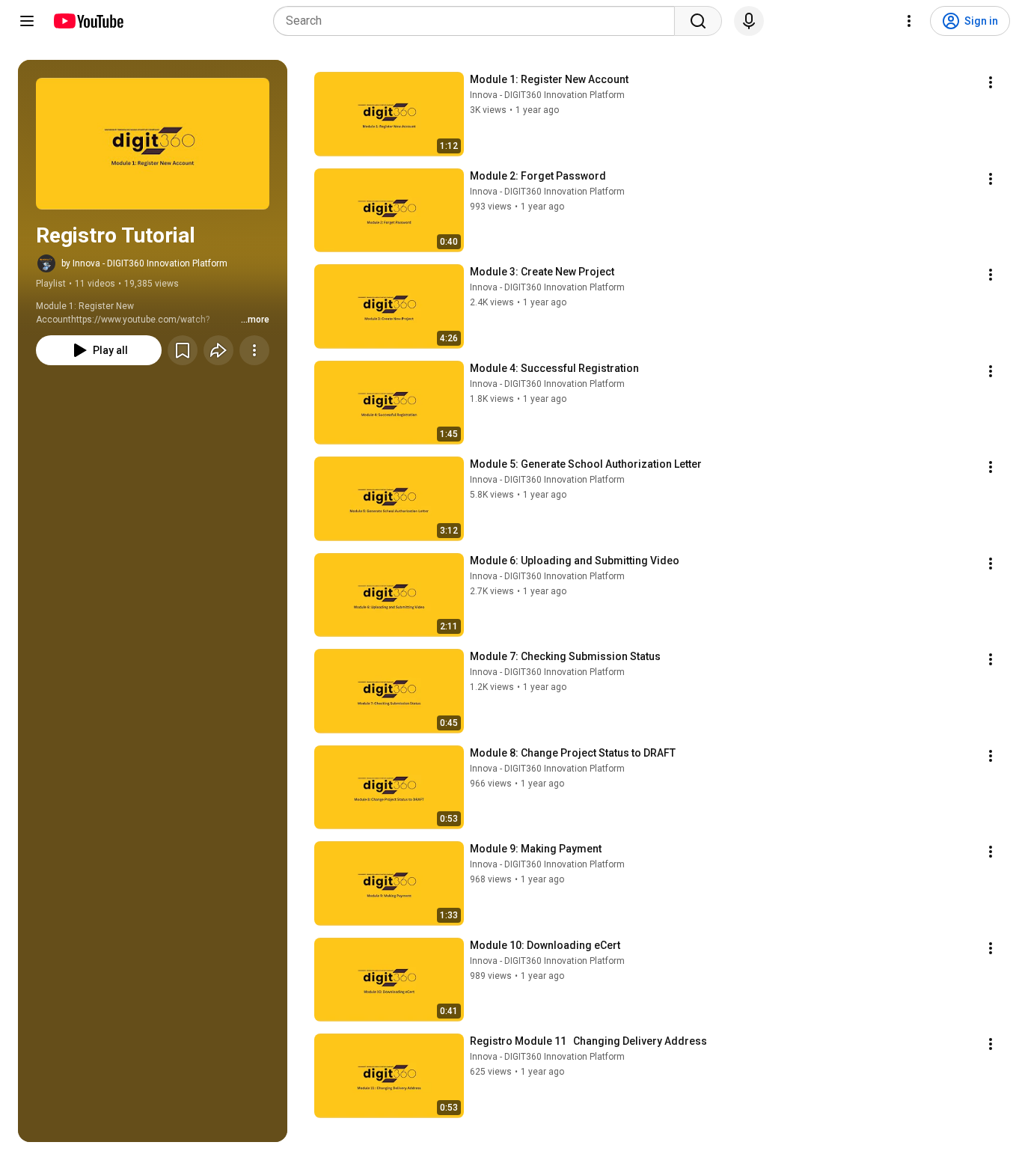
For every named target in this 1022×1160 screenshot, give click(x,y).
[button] (152, 144)
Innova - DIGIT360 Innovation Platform (547, 95)
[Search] (698, 21)
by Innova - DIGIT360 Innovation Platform (144, 263)
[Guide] (27, 21)
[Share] (218, 350)
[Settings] (909, 21)
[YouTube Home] (88, 21)
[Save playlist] (183, 350)
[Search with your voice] (749, 21)
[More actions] (254, 350)
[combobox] (478, 21)
